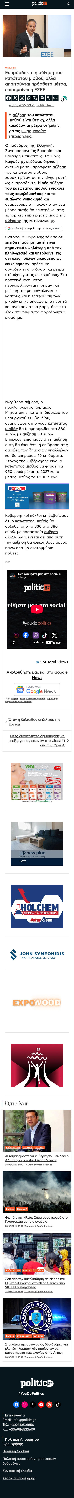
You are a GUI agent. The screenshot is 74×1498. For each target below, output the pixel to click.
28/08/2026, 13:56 (14, 1292)
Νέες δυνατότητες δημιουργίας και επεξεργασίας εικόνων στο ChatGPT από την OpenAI (37, 741)
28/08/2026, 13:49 (14, 1357)
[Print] (42, 98)
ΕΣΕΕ (22, 699)
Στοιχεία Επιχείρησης (19, 1478)
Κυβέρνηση (52, 699)
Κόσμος (27, 1270)
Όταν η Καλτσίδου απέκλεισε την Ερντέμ (34, 722)
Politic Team (45, 105)
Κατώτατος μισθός (35, 699)
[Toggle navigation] (7, 4)
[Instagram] (22, 98)
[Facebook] (9, 98)
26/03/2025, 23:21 (22, 105)
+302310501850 (22, 1425)
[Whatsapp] (29, 98)
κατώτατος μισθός (21, 466)
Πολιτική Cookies (16, 1451)
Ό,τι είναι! (28, 1147)
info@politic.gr (24, 1420)
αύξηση (19, 115)
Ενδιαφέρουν (13, 1147)
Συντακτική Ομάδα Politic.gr (38, 1226)
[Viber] (35, 98)
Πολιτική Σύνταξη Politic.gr (38, 1165)
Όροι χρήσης (13, 1444)
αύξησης (13, 221)
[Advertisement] (37, 360)
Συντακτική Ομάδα (17, 1471)
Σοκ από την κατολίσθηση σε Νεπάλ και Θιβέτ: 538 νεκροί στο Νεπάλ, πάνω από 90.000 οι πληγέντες (35, 1283)
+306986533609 (22, 1429)
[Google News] (55, 98)
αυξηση (14, 699)
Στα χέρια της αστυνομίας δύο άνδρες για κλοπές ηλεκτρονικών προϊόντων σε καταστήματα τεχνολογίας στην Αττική (36, 1348)
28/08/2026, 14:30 (14, 1165)
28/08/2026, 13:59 (14, 1226)
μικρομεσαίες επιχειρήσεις (18, 702)
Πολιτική (39, 1147)
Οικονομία (10, 68)
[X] (15, 98)
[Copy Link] (49, 98)
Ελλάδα (10, 1209)
